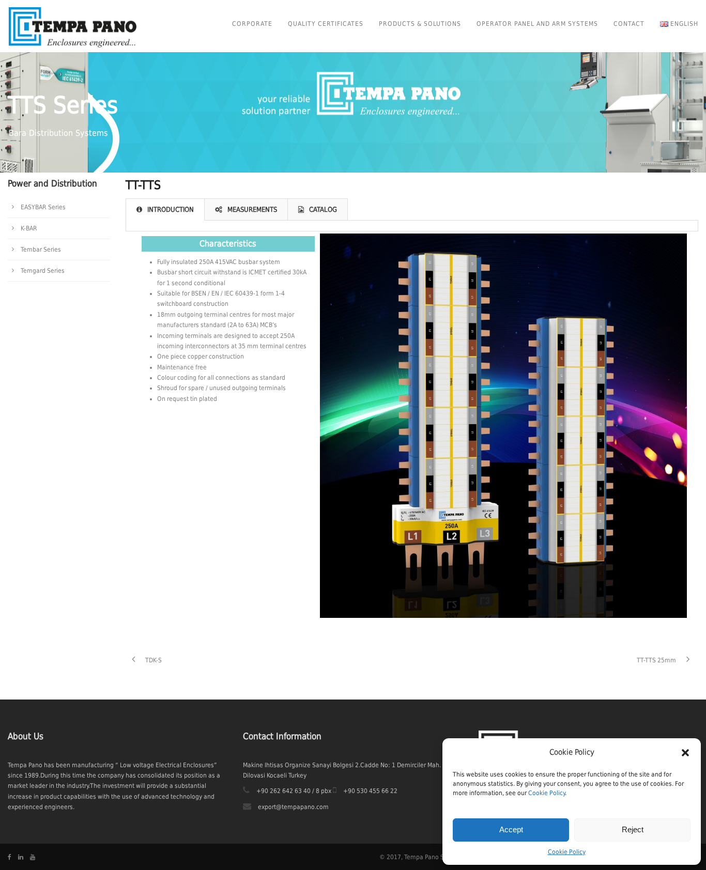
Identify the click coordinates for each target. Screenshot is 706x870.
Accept (511, 829)
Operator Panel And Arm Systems (537, 23)
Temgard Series (43, 270)
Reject (632, 829)
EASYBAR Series (43, 207)
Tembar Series (41, 249)
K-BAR (29, 228)
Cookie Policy (546, 793)
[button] (685, 753)
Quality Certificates (325, 23)
